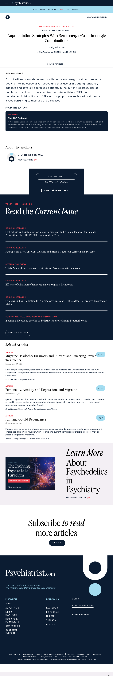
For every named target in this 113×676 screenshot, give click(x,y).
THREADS (51, 620)
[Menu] (6, 3)
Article (46, 30)
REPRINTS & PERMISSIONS (12, 620)
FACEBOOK (52, 607)
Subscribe (57, 543)
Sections (52, 10)
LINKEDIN (50, 616)
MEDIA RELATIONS (11, 613)
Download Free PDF (56, 176)
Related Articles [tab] (55, 64)
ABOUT (9, 603)
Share (42, 10)
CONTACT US (13, 626)
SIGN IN (76, 598)
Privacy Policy (14, 654)
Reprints (76, 10)
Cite (67, 10)
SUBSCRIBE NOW (80, 614)
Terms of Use (28, 654)
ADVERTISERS (12, 607)
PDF (61, 10)
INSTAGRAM (52, 612)
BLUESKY (50, 624)
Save (35, 10)
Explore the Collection (76, 497)
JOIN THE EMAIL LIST (83, 605)
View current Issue (18, 333)
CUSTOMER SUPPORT (12, 631)
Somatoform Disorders (97, 17)
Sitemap (92, 659)
